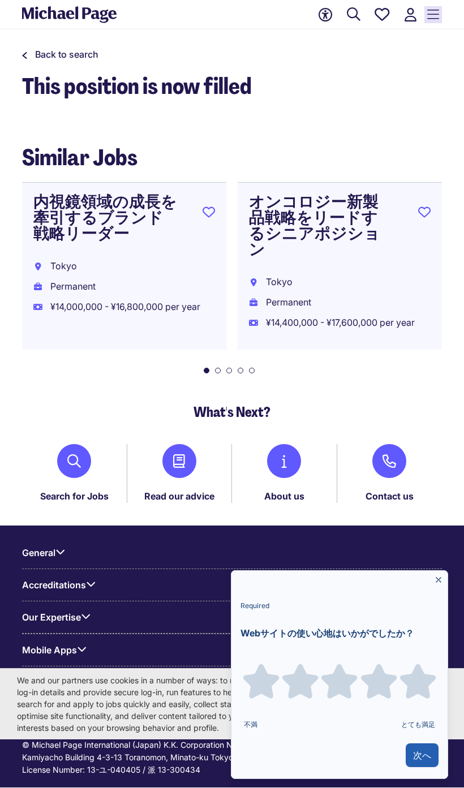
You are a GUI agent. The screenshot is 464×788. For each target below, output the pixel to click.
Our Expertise (51, 617)
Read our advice (179, 496)
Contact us (390, 496)
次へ (422, 755)
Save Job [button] (209, 214)
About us (284, 496)
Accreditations (54, 584)
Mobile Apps (49, 649)
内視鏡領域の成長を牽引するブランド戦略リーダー (105, 217)
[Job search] (353, 15)
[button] (60, 54)
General (38, 552)
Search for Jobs (74, 496)
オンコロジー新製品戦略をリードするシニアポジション (314, 225)
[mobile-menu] (433, 14)
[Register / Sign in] (410, 15)
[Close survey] (438, 580)
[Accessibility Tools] (325, 14)
